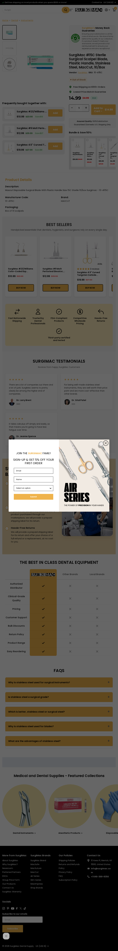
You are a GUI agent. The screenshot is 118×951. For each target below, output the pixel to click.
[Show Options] (50, 488)
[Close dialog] (105, 443)
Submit (33, 497)
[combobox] (32, 488)
